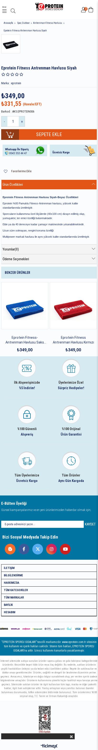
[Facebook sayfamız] (23, 548)
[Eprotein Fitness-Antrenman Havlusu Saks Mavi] (24, 305)
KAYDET (90, 524)
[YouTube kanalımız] (64, 548)
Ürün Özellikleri (13, 184)
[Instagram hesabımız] (50, 548)
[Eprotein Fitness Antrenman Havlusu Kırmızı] (73, 305)
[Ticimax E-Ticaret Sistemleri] (49, 746)
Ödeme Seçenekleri (16, 259)
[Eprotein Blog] (9, 548)
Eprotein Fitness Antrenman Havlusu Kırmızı (73, 340)
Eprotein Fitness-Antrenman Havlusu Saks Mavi (24, 340)
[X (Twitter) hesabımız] (36, 548)
